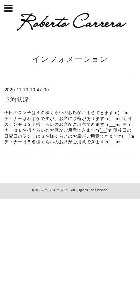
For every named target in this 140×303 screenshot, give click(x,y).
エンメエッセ (56, 190)
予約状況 (16, 99)
